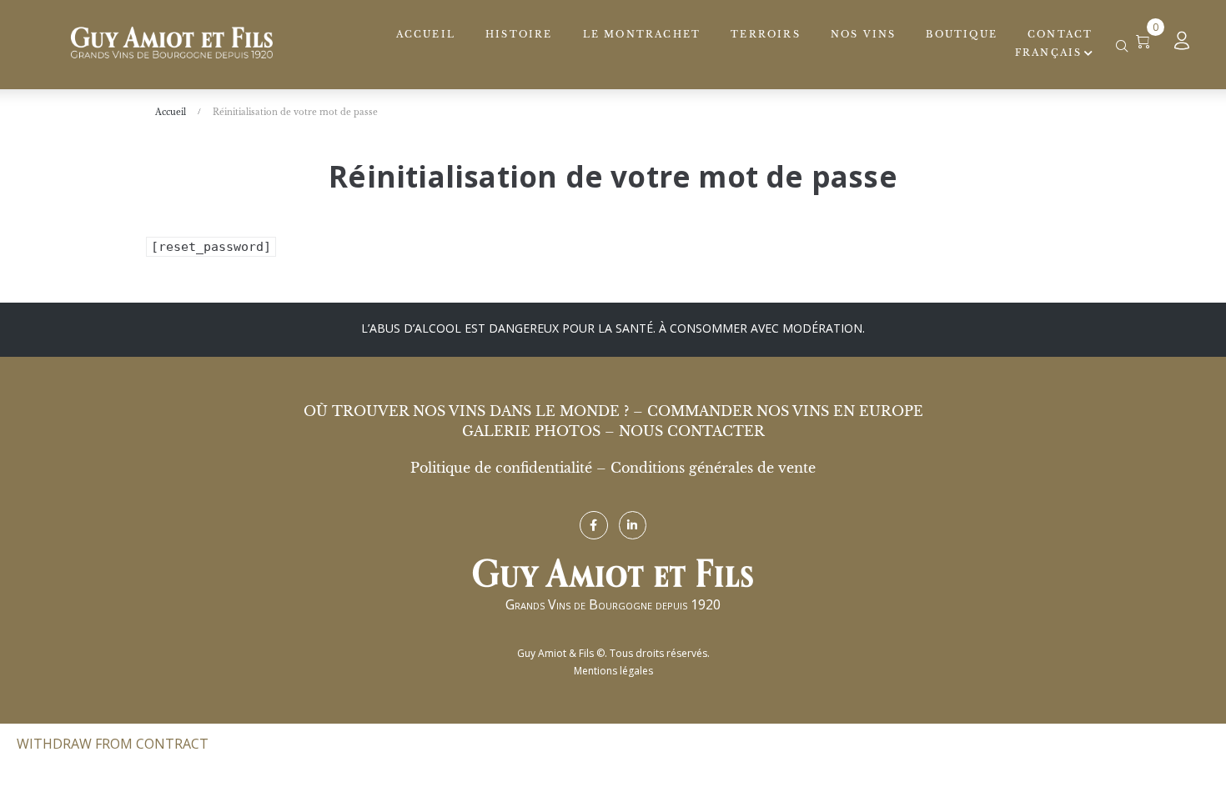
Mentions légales (613, 671)
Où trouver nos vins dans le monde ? (466, 411)
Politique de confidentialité (501, 467)
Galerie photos (531, 431)
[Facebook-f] (594, 525)
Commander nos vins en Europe (785, 411)
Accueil (170, 112)
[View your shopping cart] (1150, 42)
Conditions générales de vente (713, 467)
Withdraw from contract (113, 743)
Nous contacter (692, 431)
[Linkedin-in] (633, 525)
